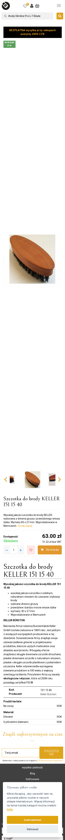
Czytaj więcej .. (25, 525)
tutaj (9, 809)
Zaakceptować (32, 819)
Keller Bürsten (48, 694)
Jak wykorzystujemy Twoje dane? (50, 761)
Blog (32, 773)
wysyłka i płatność (32, 767)
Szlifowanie (32, 779)
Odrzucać (32, 829)
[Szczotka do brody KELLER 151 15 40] (32, 259)
